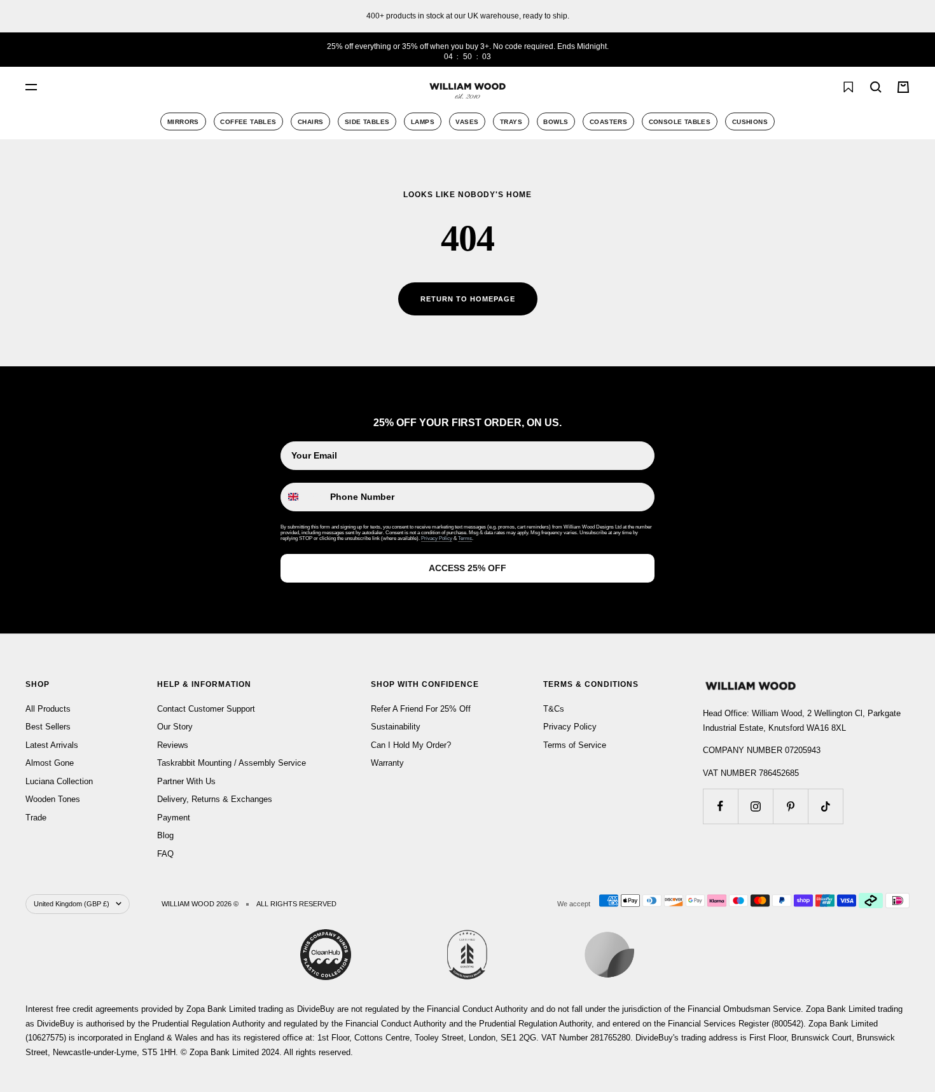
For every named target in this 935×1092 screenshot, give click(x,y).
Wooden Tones (52, 799)
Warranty (387, 763)
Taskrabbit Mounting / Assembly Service (231, 763)
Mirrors (183, 121)
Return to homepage (467, 299)
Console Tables (680, 121)
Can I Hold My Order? (411, 745)
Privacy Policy (436, 538)
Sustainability (395, 726)
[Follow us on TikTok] (825, 806)
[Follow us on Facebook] (720, 806)
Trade (35, 817)
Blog (165, 835)
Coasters (608, 121)
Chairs (310, 121)
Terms (465, 538)
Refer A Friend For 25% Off (421, 709)
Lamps (422, 121)
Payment (173, 817)
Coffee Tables (248, 121)
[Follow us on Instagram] (755, 806)
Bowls (555, 121)
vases (466, 121)
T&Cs (553, 709)
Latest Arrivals (51, 745)
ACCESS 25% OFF (467, 568)
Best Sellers (48, 726)
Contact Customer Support (206, 709)
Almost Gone (49, 763)
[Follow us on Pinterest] (790, 806)
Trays (511, 121)
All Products (48, 709)
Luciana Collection (59, 781)
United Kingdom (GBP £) (71, 904)
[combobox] (172, 87)
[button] (820, 87)
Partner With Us (186, 781)
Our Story (175, 726)
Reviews (172, 745)
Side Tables (367, 121)
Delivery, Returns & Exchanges (214, 799)
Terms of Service (574, 745)
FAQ (165, 854)
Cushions (750, 121)
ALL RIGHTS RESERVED (296, 904)
